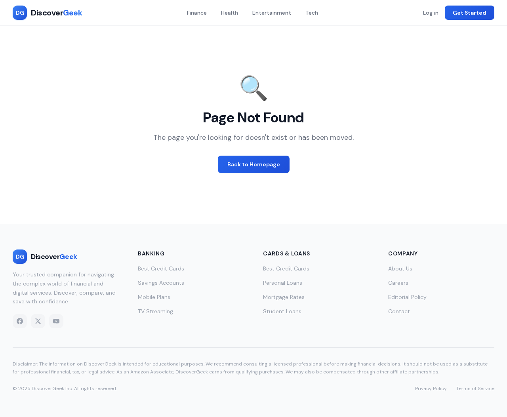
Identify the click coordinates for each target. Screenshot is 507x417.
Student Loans (282, 311)
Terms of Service (475, 388)
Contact (399, 311)
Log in (430, 12)
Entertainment (271, 12)
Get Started (469, 12)
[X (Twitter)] (38, 321)
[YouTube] (56, 321)
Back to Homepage (253, 164)
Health (229, 12)
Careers (398, 282)
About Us (400, 268)
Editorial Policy (407, 297)
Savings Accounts (161, 282)
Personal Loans (282, 282)
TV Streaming (155, 311)
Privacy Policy (431, 388)
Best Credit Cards (161, 268)
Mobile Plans (154, 297)
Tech (311, 12)
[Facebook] (20, 321)
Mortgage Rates (284, 297)
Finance (197, 12)
